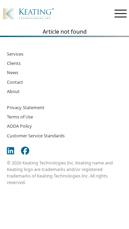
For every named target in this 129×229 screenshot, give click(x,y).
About (13, 91)
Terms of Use (20, 117)
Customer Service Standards (36, 136)
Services (15, 54)
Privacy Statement (25, 107)
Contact (15, 82)
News (12, 72)
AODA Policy (19, 126)
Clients (14, 63)
